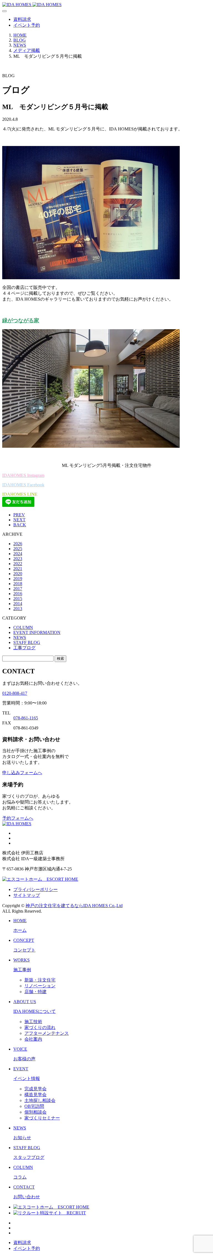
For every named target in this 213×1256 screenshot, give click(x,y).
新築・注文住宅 (39, 980)
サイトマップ (26, 895)
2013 (17, 608)
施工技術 (33, 1021)
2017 (17, 588)
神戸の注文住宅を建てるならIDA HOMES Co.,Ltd (74, 905)
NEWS (19, 637)
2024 (17, 553)
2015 (17, 598)
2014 (17, 603)
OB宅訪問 (34, 1106)
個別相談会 (35, 1112)
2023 (17, 558)
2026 (17, 543)
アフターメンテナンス (46, 1033)
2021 (17, 568)
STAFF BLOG (26, 642)
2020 (17, 573)
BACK (19, 524)
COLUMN (23, 627)
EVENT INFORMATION (36, 632)
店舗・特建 (35, 991)
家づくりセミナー (42, 1118)
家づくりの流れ (39, 1027)
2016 (17, 593)
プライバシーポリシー (35, 889)
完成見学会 (35, 1088)
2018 (17, 583)
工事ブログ (24, 647)
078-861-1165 (25, 718)
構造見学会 (35, 1094)
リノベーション (39, 985)
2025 (17, 548)
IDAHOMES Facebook (23, 484)
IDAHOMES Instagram (23, 475)
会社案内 (33, 1039)
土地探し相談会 (39, 1100)
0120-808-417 (14, 693)
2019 (17, 578)
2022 (17, 563)
